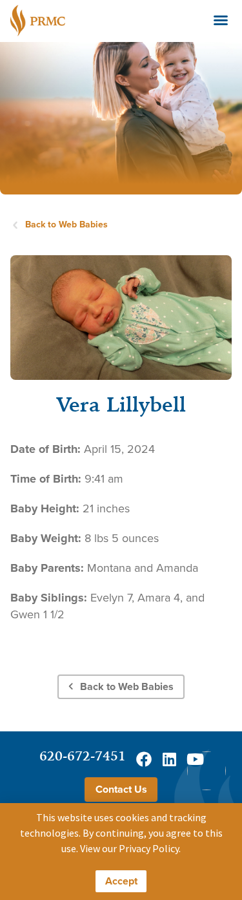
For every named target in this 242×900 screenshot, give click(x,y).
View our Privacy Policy (129, 848)
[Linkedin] (169, 759)
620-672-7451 (82, 756)
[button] (220, 20)
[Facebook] (144, 759)
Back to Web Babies (66, 224)
